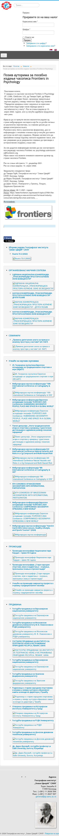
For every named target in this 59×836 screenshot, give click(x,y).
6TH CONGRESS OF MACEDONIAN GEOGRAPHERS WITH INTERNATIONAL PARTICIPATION (28, 485)
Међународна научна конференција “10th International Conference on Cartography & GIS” (31, 385)
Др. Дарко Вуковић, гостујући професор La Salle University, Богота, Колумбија (31, 747)
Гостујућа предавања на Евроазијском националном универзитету (30, 609)
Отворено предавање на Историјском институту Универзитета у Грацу (29, 707)
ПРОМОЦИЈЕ (15, 546)
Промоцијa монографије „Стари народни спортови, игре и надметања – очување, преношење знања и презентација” (31, 566)
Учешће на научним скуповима (24, 360)
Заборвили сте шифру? (36, 43)
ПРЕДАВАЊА (15, 604)
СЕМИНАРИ (14, 335)
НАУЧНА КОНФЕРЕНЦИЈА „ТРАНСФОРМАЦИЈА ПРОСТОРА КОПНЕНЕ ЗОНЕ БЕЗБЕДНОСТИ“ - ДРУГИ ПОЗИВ (32, 295)
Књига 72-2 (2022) (19, 254)
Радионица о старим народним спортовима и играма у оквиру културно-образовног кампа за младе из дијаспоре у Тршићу (32, 690)
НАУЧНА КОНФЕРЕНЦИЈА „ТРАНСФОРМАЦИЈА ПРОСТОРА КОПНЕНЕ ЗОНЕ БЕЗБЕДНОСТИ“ (32, 313)
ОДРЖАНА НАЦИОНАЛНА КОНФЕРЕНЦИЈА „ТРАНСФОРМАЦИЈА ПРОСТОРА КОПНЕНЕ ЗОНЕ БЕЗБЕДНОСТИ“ (30, 276)
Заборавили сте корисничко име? (40, 45)
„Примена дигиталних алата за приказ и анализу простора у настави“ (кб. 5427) (30, 340)
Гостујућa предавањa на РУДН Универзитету (33, 720)
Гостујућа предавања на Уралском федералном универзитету (28, 675)
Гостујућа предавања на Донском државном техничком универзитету (32, 733)
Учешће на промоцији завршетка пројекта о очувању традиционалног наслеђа (32, 584)
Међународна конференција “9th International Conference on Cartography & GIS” (31, 469)
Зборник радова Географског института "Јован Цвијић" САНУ (28, 248)
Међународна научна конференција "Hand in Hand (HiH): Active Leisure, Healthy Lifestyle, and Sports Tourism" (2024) (33, 527)
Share (7, 238)
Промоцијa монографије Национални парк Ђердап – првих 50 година (31, 551)
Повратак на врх (52, 833)
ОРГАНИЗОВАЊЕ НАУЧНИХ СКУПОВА (27, 270)
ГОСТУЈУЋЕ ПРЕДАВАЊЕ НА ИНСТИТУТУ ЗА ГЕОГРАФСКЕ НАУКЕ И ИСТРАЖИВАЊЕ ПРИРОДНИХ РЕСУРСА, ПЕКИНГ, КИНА (30, 643)
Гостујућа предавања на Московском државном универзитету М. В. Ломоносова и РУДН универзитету (32, 624)
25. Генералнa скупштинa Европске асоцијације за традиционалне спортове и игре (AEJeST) (32, 367)
